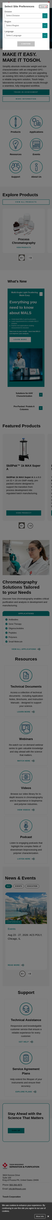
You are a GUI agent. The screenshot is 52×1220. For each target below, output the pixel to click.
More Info (40, 1216)
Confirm (26, 44)
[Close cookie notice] (48, 1216)
